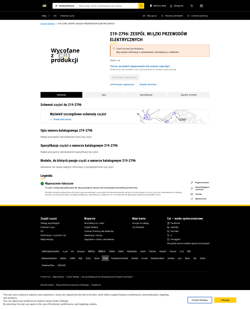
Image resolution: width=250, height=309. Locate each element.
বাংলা (72, 251)
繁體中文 (102, 251)
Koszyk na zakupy (140, 223)
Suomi (143, 251)
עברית (182, 251)
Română (135, 258)
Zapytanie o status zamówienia (99, 239)
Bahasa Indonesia (49, 258)
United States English (50, 251)
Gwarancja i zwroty (93, 235)
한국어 (88, 258)
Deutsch (162, 251)
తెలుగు (187, 258)
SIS (42, 231)
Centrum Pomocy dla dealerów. (99, 231)
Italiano (63, 258)
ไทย (194, 258)
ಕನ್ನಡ (80, 258)
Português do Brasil (119, 258)
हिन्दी (189, 251)
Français (152, 251)
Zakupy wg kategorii (50, 223)
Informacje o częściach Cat (53, 235)
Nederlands (132, 251)
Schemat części (48, 227)
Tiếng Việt (62, 265)
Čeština (112, 251)
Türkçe (202, 258)
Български (81, 251)
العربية (65, 251)
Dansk (121, 251)
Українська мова (48, 265)
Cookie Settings (72, 277)
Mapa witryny (47, 239)
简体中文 (91, 251)
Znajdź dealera (91, 227)
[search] (141, 6)
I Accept (225, 300)
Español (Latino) (157, 258)
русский (144, 258)
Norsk (96, 258)
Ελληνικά (173, 251)
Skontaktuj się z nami (94, 223)
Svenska (171, 258)
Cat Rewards (138, 227)
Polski (105, 258)
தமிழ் (180, 258)
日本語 (72, 258)
